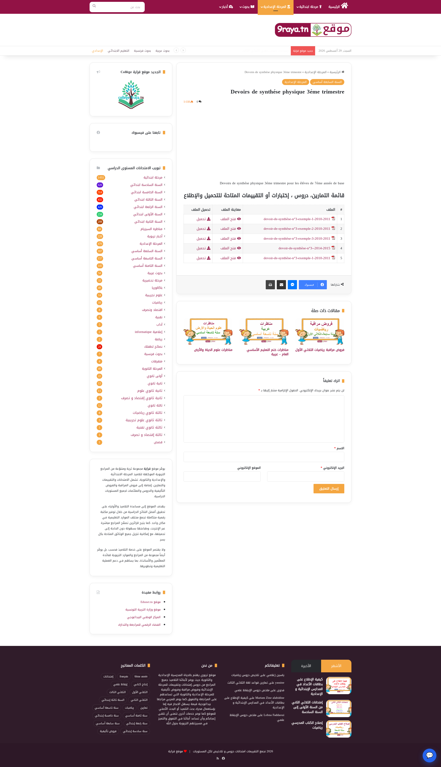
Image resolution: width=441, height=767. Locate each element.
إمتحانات (108, 676)
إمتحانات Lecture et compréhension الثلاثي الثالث (257, 51)
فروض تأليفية (108, 731)
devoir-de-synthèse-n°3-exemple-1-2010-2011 (297, 219)
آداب (159, 324)
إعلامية (148, 332)
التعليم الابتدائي (118, 51)
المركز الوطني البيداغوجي (144, 617)
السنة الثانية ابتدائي (148, 221)
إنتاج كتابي (140, 684)
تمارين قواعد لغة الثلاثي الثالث (247, 682)
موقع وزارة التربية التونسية (143, 609)
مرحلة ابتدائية (309, 7)
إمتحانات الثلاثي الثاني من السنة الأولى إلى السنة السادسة (307, 707)
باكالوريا (157, 287)
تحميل (202, 219)
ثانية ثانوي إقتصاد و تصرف (141, 398)
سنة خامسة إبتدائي (107, 715)
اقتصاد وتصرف (152, 309)
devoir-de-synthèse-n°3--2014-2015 (304, 248)
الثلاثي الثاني (139, 699)
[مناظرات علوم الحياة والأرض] (208, 331)
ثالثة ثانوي (155, 405)
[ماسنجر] (292, 284)
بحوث (246, 7)
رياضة (158, 339)
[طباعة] (270, 284)
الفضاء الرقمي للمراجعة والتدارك (139, 625)
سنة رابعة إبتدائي (136, 723)
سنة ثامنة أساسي (136, 715)
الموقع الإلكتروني (249, 468)
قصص (158, 442)
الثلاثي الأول (139, 692)
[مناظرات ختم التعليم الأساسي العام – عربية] (263, 331)
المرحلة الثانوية (152, 368)
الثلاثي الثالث (117, 692)
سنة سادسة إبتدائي (135, 731)
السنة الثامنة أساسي (147, 265)
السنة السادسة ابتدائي (146, 184)
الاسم (339, 448)
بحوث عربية (162, 51)
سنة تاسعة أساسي (107, 707)
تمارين (143, 707)
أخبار (225, 7)
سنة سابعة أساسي (108, 723)
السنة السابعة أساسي (327, 82)
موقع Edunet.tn (151, 602)
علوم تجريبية (153, 295)
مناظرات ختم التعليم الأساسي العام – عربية (267, 352)
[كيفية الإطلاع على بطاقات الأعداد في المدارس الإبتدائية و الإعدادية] (338, 685)
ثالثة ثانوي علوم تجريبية (144, 420)
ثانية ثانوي (155, 383)
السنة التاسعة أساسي (146, 258)
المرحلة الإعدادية (275, 7)
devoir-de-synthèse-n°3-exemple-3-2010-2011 (297, 238)
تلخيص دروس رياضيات (245, 675)
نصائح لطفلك (153, 346)
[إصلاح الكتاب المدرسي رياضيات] (338, 729)
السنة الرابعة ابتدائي (148, 207)
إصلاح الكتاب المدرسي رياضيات (307, 725)
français (124, 676)
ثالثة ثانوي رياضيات (147, 412)
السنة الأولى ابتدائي (147, 214)
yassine (279, 682)
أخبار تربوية (154, 236)
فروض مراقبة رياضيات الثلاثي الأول (319, 350)
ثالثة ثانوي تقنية (149, 427)
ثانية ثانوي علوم (149, 390)
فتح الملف (228, 219)
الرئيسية (334, 7)
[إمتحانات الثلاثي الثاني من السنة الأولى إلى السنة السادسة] (338, 708)
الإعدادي (97, 51)
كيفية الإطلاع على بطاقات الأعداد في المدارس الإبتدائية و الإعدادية (309, 686)
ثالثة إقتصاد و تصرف (146, 434)
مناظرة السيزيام (151, 229)
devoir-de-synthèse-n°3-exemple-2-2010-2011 (297, 228)
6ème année (141, 676)
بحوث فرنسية (142, 51)
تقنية (158, 317)
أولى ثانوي (154, 376)
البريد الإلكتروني (332, 468)
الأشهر (336, 666)
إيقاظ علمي (120, 684)
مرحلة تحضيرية (152, 280)
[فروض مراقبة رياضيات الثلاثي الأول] (319, 331)
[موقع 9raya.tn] (313, 30)
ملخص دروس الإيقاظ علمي (252, 690)
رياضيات (157, 302)
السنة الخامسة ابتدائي (146, 192)
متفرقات (156, 361)
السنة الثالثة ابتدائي (148, 199)
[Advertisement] (264, 141)
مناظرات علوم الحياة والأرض (213, 350)
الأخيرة (306, 666)
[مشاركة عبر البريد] (281, 284)
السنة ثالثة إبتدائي (113, 699)
